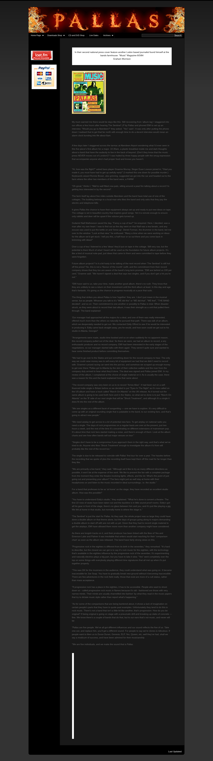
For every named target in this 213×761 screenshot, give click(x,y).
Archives (107, 35)
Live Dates (93, 35)
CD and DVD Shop (76, 35)
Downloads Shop (54, 35)
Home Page (36, 35)
